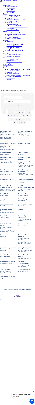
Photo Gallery (10, 28)
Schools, (12, 171)
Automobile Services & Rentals (25, 135)
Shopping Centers (22, 251)
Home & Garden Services (7, 204)
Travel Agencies (10, 181)
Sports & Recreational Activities (24, 255)
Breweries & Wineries (24, 143)
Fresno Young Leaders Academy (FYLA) (17, 50)
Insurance (20, 209)
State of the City (11, 22)
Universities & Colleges (5, 174)
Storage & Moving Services (7, 261)
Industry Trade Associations (6, 272)
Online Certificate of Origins (14, 76)
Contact (5, 66)
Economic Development (13, 73)
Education (3, 170)
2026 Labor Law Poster (13, 70)
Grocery (2, 199)
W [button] (14, 123)
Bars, (10, 248)
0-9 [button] (4, 112)
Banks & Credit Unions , (5, 146)
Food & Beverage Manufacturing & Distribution (26, 186)
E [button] (22, 112)
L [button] (20, 115)
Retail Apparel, (21, 250)
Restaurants (3, 250)
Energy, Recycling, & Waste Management (25, 170)
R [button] (16, 119)
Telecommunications (22, 266)
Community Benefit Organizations (5, 158)
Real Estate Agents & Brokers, (24, 242)
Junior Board (10, 41)
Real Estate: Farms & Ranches (24, 243)
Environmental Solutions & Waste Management (25, 175)
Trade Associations (5, 269)
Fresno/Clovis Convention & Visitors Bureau (18, 75)
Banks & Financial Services (8, 143)
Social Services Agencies (6, 162)
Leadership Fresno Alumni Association (16, 44)
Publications (3, 235)
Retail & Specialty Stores (25, 247)
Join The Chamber (28, 291)
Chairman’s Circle (8, 65)
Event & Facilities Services (25, 179)
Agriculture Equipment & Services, (7, 189)
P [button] (9, 119)
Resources (6, 67)
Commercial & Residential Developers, (23, 238)
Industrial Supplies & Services (6, 210)
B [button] (12, 112)
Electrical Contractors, (23, 166)
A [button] (9, 112)
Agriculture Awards (12, 21)
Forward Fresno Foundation (14, 33)
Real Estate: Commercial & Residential (25, 235)
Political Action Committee (13, 56)
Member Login (10, 12)
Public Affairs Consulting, (5, 138)
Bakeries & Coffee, (4, 248)
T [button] (22, 119)
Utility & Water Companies (7, 276)
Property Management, (23, 241)
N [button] (27, 115)
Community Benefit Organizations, (7, 161)
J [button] (14, 115)
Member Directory (11, 11)
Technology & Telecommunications (23, 262)
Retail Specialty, (28, 250)
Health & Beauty (22, 199)
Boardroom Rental (11, 72)
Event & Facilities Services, (24, 181)
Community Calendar (12, 16)
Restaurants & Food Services (8, 247)
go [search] (18, 105)
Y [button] (21, 123)
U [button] (26, 119)
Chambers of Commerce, (5, 271)
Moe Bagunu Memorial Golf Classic (16, 19)
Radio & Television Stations (6, 140)
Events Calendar (17, 289)
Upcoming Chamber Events (14, 15)
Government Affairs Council (14, 54)
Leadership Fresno (11, 43)
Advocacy (6, 53)
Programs (5, 40)
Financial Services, (4, 147)
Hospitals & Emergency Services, (7, 230)
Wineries (20, 145)
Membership (6, 5)
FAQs (11, 9)
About (5, 57)
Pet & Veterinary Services (25, 224)
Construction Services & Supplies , (25, 165)
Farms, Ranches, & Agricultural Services (6, 186)
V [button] (29, 119)
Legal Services (4, 216)
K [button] (17, 115)
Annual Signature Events (13, 30)
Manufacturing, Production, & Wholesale (25, 216)
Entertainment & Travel (6, 179)
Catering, (14, 248)
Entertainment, (3, 181)
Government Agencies (24, 194)
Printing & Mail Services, (5, 137)
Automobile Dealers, (22, 134)
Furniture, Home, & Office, (23, 248)
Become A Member (12, 6)
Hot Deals (23, 289)
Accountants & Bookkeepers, (6, 145)
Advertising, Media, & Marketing (6, 131)
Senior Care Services (6, 255)
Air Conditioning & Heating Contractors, (24, 161)
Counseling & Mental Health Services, (6, 228)
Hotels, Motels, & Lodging (25, 204)
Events (5, 14)
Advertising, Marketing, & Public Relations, (7, 135)
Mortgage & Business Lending (7, 149)
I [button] (11, 115)
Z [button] (24, 123)
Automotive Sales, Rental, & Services (25, 131)
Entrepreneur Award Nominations (18, 27)
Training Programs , (4, 173)
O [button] (30, 115)
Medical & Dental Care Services (6, 224)
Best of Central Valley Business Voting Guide (18, 69)
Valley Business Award (12, 24)
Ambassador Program (12, 37)
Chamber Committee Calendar (14, 62)
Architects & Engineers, (23, 163)
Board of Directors (11, 60)
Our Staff (9, 63)
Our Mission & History (12, 59)
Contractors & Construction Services (25, 158)
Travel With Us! (11, 78)
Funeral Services (5, 194)
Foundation (6, 31)
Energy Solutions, (22, 173)
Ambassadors (6, 35)
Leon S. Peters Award (15, 25)
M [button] (23, 115)
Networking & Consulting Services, (25, 265)
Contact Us (20, 291)
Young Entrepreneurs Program (14, 49)
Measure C (9, 79)
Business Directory (7, 289)
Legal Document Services (6, 219)
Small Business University (13, 47)
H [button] (8, 115)
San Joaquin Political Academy (14, 46)
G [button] (29, 112)
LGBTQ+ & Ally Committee (14, 38)
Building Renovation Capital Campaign (17, 34)
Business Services (5, 152)
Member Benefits (11, 8)
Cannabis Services (23, 152)
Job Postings (14, 291)
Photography (21, 182)
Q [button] (12, 119)
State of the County (11, 18)
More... (29, 166)
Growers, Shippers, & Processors (7, 190)
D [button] (19, 112)
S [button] (19, 119)
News (4, 51)
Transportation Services (24, 269)
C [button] (16, 112)
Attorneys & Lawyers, (5, 217)
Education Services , (4, 171)
